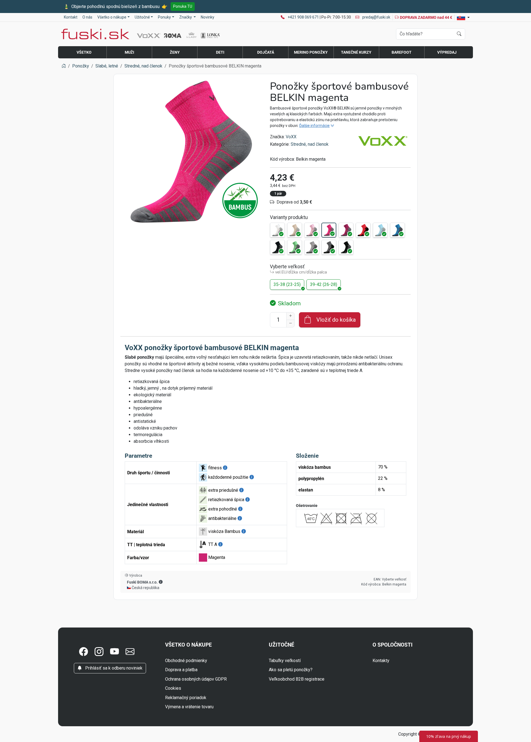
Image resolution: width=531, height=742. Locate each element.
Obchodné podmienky (186, 660)
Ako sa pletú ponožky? (291, 669)
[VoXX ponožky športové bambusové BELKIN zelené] (294, 247)
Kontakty (381, 660)
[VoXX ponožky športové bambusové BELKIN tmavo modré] (277, 247)
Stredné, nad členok (310, 144)
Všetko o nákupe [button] (111, 17)
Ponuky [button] (164, 17)
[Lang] (463, 17)
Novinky (207, 17)
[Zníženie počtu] (290, 323)
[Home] (63, 66)
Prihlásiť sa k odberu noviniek (113, 668)
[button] (161, 582)
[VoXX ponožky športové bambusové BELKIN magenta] (329, 230)
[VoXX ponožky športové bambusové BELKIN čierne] (346, 247)
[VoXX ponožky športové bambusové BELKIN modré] (397, 230)
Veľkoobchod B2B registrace (296, 679)
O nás (87, 17)
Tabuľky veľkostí (285, 660)
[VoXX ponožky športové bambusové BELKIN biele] (277, 230)
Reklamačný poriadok (185, 697)
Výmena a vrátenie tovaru (189, 706)
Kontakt (70, 17)
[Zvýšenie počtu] (290, 316)
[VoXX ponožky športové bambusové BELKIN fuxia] (346, 230)
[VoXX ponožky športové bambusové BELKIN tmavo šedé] (329, 247)
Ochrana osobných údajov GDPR (196, 679)
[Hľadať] (459, 34)
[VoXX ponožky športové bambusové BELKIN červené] (363, 230)
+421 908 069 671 (304, 17)
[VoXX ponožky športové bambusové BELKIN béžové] (294, 230)
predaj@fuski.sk (375, 17)
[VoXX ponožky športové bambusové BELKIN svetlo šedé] (311, 247)
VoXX (291, 136)
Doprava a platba (181, 669)
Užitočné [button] (142, 17)
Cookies (173, 688)
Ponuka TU (182, 6)
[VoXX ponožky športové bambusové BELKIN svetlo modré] (380, 230)
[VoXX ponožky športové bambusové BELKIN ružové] (311, 230)
